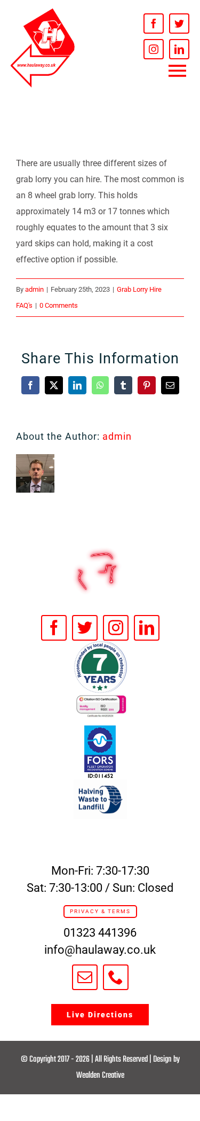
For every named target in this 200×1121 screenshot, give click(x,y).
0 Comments (58, 305)
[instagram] (153, 49)
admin (34, 289)
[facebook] (153, 23)
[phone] (116, 977)
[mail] (85, 977)
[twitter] (179, 23)
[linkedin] (179, 49)
